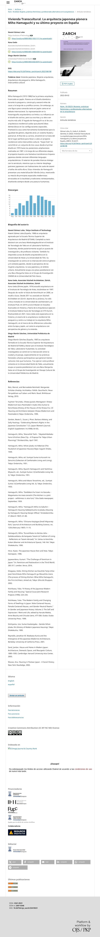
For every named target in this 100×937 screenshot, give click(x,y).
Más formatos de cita (69, 151)
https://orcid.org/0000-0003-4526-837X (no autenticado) (32, 62)
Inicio (10, 9)
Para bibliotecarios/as (16, 717)
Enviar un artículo (17, 695)
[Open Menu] (8, 2)
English (11, 681)
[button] (14, 862)
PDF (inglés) (68, 84)
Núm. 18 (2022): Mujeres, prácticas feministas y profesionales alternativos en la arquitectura (41, 12)
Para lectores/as (14, 710)
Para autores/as (14, 714)
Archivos (18, 9)
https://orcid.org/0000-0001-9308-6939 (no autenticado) (32, 52)
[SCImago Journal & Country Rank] (22, 748)
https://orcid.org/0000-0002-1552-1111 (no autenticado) (32, 38)
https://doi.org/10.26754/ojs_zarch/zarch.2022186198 (29, 71)
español (11, 684)
